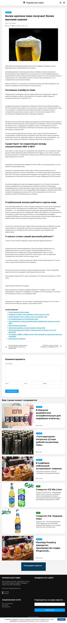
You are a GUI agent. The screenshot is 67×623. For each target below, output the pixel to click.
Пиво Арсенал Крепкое (16, 338)
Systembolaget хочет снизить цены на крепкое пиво (27, 317)
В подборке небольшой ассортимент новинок (49, 466)
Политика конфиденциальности (11, 588)
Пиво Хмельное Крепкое (17, 325)
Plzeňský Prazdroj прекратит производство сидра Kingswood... (48, 546)
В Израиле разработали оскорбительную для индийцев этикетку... (48, 414)
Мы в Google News (7, 603)
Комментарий (8, 363)
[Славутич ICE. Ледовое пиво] (18, 521)
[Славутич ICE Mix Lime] (18, 495)
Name (7, 383)
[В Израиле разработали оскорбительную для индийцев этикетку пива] (18, 416)
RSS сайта (5, 605)
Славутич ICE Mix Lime (49, 489)
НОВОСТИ (8, 12)
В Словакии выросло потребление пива (23, 319)
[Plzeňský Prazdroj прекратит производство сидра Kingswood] (18, 548)
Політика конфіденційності (42, 621)
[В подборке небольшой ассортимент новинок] (18, 468)
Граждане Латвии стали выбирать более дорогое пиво (28, 314)
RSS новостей (6, 606)
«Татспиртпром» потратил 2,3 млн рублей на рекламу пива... (47, 440)
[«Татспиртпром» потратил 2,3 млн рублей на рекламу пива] (18, 442)
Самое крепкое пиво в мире (18, 312)
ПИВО (38, 486)
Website (45, 383)
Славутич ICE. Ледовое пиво (49, 517)
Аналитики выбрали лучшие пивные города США (26, 328)
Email (26, 383)
